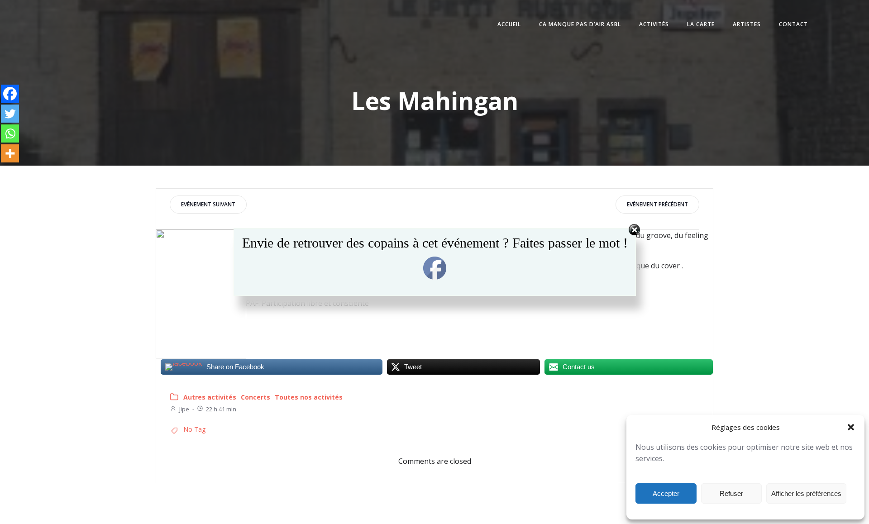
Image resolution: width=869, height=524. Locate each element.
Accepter (666, 493)
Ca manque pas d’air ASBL (580, 24)
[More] (10, 153)
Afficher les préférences (806, 493)
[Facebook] (10, 94)
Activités (654, 24)
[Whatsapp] (10, 133)
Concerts (255, 397)
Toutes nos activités (309, 397)
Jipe (184, 409)
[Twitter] (10, 114)
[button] (850, 427)
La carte (701, 24)
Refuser (731, 493)
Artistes (747, 24)
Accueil (509, 24)
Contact (793, 24)
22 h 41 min (221, 409)
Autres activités (209, 397)
